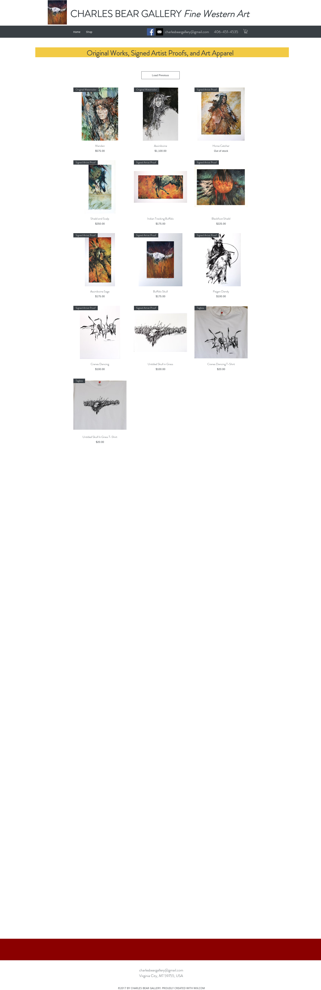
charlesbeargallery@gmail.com (187, 32)
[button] (245, 31)
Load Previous (160, 75)
